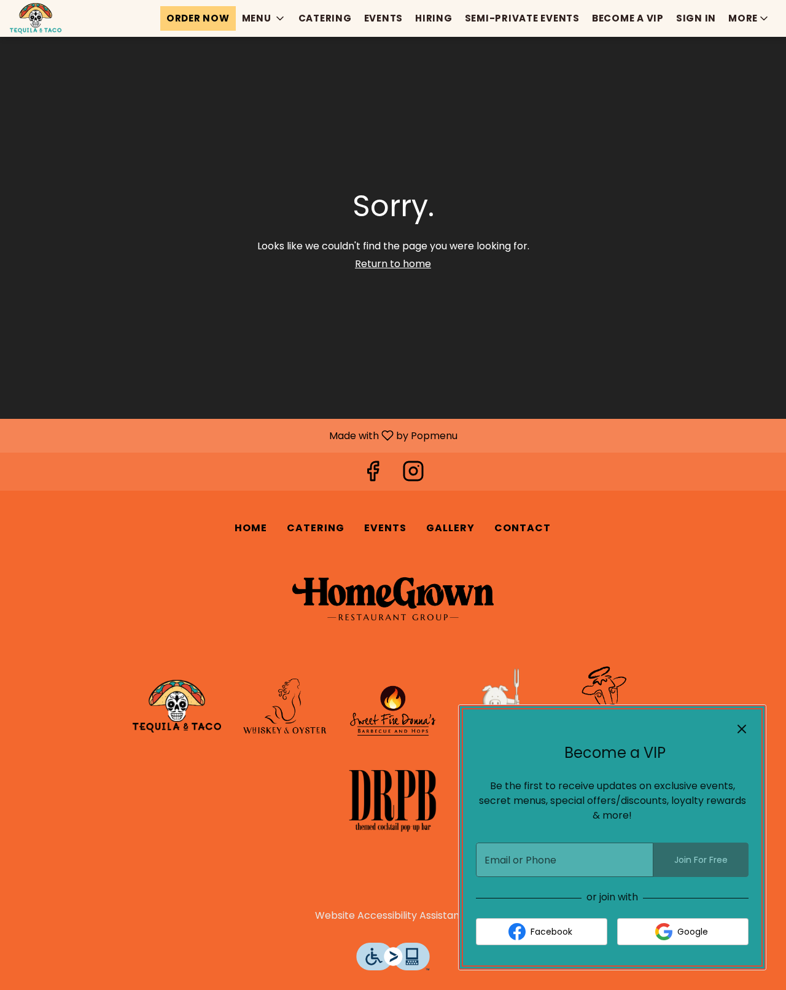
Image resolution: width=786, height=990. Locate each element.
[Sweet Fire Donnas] (393, 706)
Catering (325, 18)
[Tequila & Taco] (177, 706)
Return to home (393, 264)
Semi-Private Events (522, 18)
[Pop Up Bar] (393, 799)
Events (383, 18)
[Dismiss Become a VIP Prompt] (742, 729)
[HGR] (393, 599)
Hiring (434, 18)
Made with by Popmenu (233, 435)
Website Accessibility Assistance (393, 915)
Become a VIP (628, 18)
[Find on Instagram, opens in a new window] (413, 474)
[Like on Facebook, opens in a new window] (373, 474)
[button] (264, 18)
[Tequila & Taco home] (65, 18)
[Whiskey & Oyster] (285, 706)
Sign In (696, 18)
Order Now (198, 18)
